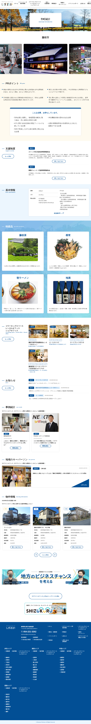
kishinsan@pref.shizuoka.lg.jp (28, 634)
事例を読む (15, 448)
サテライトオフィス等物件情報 (67, 627)
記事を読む (84, 485)
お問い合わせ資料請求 (65, 641)
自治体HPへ (58, 213)
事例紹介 (54, 3)
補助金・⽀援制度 (53, 632)
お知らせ (82, 3)
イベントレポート (73, 3)
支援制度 (8, 651)
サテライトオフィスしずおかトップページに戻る (45, 596)
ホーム (16, 3)
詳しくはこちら (58, 161)
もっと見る (8, 156)
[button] (36, 555)
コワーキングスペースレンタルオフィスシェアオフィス (83, 628)
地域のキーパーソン (62, 3)
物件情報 (23, 3)
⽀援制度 (47, 3)
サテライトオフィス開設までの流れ (83, 636)
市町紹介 (51, 640)
